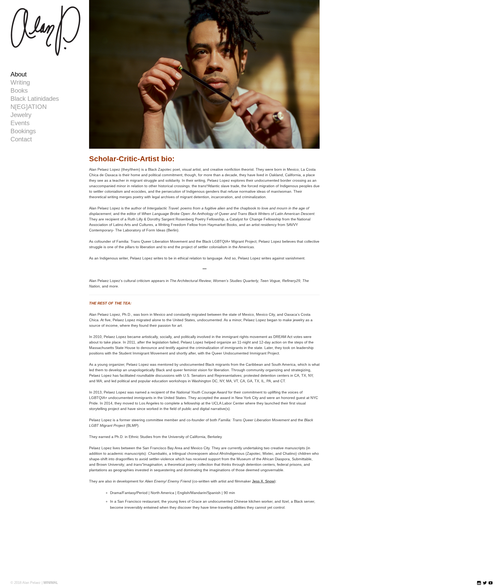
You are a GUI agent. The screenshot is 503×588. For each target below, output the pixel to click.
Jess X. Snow (263, 481)
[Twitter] (485, 583)
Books (19, 90)
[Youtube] (491, 583)
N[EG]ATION (28, 107)
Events (20, 123)
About (18, 74)
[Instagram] (479, 583)
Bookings (23, 131)
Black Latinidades (34, 99)
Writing (20, 82)
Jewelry (20, 115)
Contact (21, 139)
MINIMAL (50, 583)
